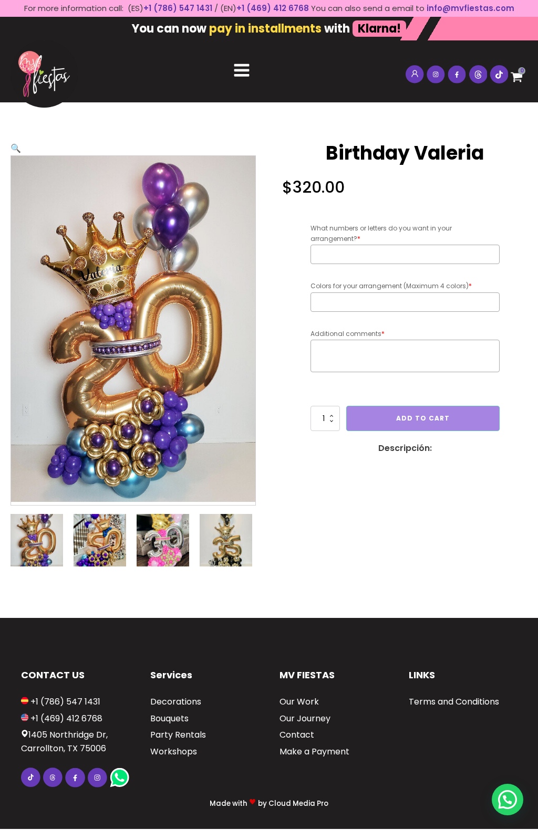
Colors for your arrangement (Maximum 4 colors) (391, 285)
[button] (16, 148)
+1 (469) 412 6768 (273, 8)
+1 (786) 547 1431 (177, 8)
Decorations (175, 702)
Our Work (299, 702)
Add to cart (423, 418)
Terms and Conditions (454, 702)
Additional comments (348, 333)
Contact (297, 735)
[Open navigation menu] (242, 71)
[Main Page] (44, 71)
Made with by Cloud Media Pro (269, 803)
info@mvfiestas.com (470, 8)
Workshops (173, 751)
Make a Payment (314, 751)
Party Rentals (178, 735)
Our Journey (305, 718)
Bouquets (169, 718)
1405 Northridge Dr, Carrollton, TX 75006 (64, 741)
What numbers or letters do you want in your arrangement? (381, 233)
